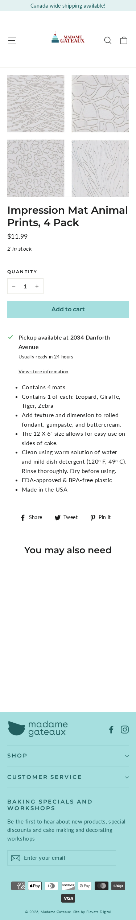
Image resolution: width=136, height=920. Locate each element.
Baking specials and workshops (50, 805)
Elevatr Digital (98, 911)
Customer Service (44, 777)
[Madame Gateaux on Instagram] (125, 729)
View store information (43, 371)
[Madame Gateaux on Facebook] (111, 729)
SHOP (17, 755)
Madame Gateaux (56, 911)
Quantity (22, 271)
